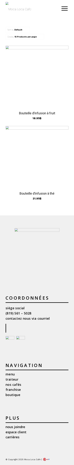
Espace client (16, 432)
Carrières (12, 437)
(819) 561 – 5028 (18, 313)
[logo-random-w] (31, 9)
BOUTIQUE (13, 395)
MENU (10, 374)
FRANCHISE (13, 389)
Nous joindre (15, 427)
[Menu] (63, 8)
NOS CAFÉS (13, 384)
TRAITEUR (12, 379)
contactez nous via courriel (28, 318)
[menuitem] (64, 8)
